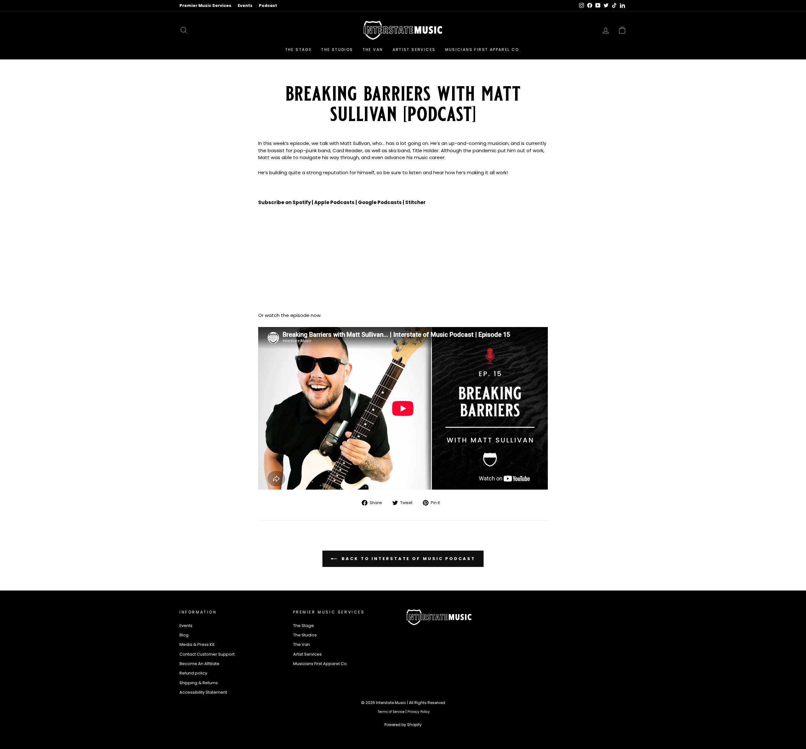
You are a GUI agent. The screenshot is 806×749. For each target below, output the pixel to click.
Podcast (268, 5)
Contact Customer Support (207, 654)
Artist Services (414, 49)
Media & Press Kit (196, 644)
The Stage (298, 49)
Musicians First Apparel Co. (483, 49)
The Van (373, 49)
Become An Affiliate (199, 663)
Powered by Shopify (403, 724)
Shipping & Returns (198, 682)
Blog (184, 635)
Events (245, 5)
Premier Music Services (205, 5)
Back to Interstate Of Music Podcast (407, 558)
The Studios (337, 49)
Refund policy (193, 673)
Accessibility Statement (203, 692)
